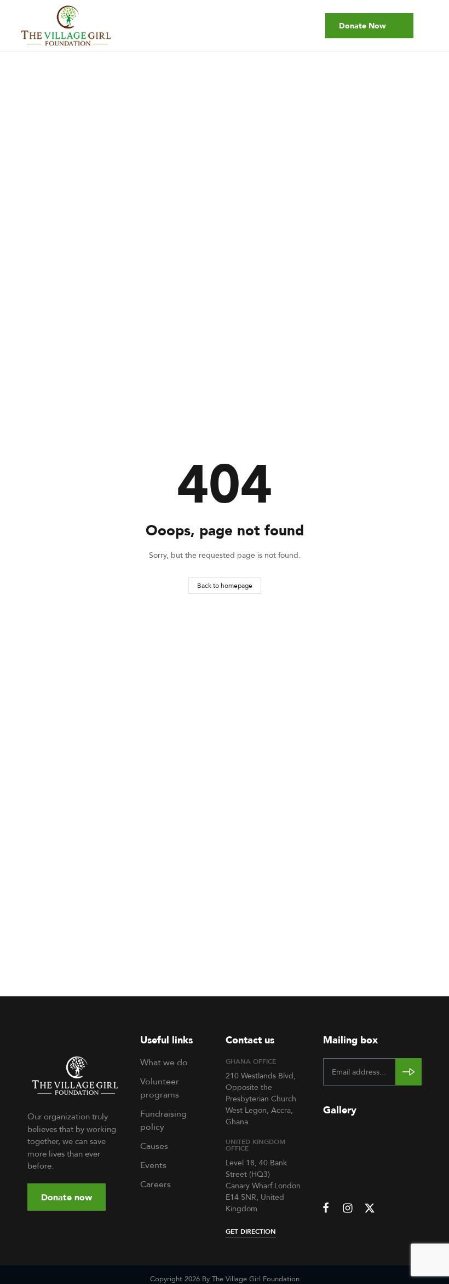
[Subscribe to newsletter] (408, 1071)
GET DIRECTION (251, 1231)
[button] (369, 25)
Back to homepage (224, 585)
